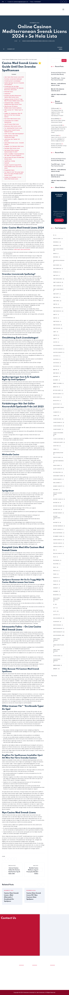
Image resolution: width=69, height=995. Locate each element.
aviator (55, 342)
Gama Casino (56, 465)
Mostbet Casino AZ (58, 499)
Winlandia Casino (8, 91)
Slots (54, 611)
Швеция (55, 668)
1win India (55, 257)
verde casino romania (56, 650)
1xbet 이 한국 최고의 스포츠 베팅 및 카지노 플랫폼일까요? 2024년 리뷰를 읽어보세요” (58, 139)
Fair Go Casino (57, 457)
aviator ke (56, 359)
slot (54, 607)
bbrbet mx (55, 386)
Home (15, 41)
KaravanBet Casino (58, 475)
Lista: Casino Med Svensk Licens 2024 (14, 77)
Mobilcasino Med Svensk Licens (12, 126)
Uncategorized (57, 635)
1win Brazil (56, 245)
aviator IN (55, 355)
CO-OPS (23, 977)
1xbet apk (55, 275)
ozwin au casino (57, 546)
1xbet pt (55, 314)
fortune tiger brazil (58, 460)
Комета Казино (56, 665)
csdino (55, 449)
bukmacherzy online (58, 407)
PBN (54, 550)
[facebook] (3, 859)
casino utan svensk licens (58, 433)
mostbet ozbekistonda (56, 517)
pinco (54, 567)
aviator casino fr (57, 352)
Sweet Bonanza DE (57, 628)
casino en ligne (57, 419)
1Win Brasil (56, 242)
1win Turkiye (56, 265)
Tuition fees (24, 972)
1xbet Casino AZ (57, 282)
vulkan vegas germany (56, 660)
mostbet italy (56, 509)
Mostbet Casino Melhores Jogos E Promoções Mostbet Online (32, 870)
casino (55, 415)
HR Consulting (57, 472)
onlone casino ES (57, 543)
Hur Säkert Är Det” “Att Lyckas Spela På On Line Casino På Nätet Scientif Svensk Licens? (13, 173)
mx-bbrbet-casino (57, 536)
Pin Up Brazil (56, 560)
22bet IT (55, 338)
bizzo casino (56, 397)
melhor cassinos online (57, 494)
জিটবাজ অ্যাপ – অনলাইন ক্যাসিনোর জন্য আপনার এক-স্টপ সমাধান (58, 84)
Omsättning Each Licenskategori (12, 81)
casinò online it (57, 429)
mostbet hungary (57, 506)
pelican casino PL (57, 553)
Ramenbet (55, 591)
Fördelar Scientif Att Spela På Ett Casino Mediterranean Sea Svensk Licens (13, 166)
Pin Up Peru (56, 563)
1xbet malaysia (57, 307)
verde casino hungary (56, 639)
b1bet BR (55, 369)
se (19, 41)
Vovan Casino (56, 655)
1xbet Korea (56, 300)
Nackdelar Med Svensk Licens (12, 148)
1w (53, 235)
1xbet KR (55, 304)
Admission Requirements (24, 969)
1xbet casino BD (57, 285)
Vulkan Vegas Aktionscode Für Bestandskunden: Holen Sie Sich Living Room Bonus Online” (59, 129)
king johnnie (56, 482)
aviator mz (56, 362)
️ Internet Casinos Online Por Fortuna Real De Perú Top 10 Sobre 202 (14, 870)
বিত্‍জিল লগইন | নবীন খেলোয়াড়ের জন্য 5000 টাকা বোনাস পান (57, 89)
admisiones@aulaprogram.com (58, 970)
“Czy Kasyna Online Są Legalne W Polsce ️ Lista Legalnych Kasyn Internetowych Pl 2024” (57, 113)
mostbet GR (56, 502)
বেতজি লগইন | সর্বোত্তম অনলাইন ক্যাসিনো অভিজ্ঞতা (58, 95)
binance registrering (56, 143)
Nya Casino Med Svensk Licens (12, 118)
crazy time (56, 445)
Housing (23, 982)
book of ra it (56, 404)
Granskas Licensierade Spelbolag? (13, 79)
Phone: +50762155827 (35, 1)
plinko (55, 574)
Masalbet (55, 489)
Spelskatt (6, 163)
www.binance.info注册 (56, 125)
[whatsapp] (9, 859)
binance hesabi (55, 135)
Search (64, 60)
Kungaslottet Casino (9, 170)
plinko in (55, 577)
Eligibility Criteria (25, 974)
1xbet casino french (58, 289)
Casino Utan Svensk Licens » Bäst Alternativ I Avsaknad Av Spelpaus (11, 897)
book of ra (56, 400)
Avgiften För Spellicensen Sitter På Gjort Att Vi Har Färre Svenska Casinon (13, 115)
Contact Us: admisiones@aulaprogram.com (18, 1)
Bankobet (55, 376)
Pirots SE (55, 570)
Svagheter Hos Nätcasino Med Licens (14, 146)
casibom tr (56, 412)
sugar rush (56, 621)
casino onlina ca (57, 422)
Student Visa (24, 979)
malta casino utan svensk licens (22, 249)
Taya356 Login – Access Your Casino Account (58, 79)
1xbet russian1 (56, 328)
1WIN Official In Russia (58, 260)
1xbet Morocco (57, 311)
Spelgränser (7, 93)
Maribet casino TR (57, 486)
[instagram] (9, 975)
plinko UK (55, 581)
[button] (38, 884)
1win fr (55, 253)
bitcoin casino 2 (57, 393)
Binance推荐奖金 (55, 118)
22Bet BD (55, 335)
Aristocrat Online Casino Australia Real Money (58, 73)
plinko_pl (55, 584)
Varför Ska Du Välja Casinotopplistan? (14, 133)
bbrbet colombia (57, 383)
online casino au (57, 539)
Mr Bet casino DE (57, 529)
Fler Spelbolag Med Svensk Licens (13, 128)
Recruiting (56, 594)
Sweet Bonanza (57, 625)
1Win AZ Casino (57, 238)
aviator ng (56, 366)
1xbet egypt (56, 293)
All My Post (59, 220)
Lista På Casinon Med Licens (11, 124)
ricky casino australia (56, 599)
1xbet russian (56, 324)
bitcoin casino (57, 390)
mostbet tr (56, 522)
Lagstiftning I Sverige (9, 161)
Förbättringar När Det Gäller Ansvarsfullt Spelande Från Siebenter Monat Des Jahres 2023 (14, 88)
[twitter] (6, 859)
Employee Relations (58, 452)
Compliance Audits (58, 442)
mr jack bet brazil (57, 532)
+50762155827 (54, 974)
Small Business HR (57, 618)
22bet (54, 331)
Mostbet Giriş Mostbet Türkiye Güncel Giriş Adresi (59, 146)
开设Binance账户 (55, 108)
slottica (55, 614)
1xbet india (55, 297)
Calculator (23, 984)
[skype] (15, 859)
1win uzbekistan (57, 268)
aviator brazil (57, 345)
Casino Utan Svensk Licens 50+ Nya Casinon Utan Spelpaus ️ (33, 896)
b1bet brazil (56, 373)
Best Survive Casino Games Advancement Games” (58, 121)
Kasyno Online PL (57, 479)
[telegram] (12, 859)
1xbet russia (56, 321)
